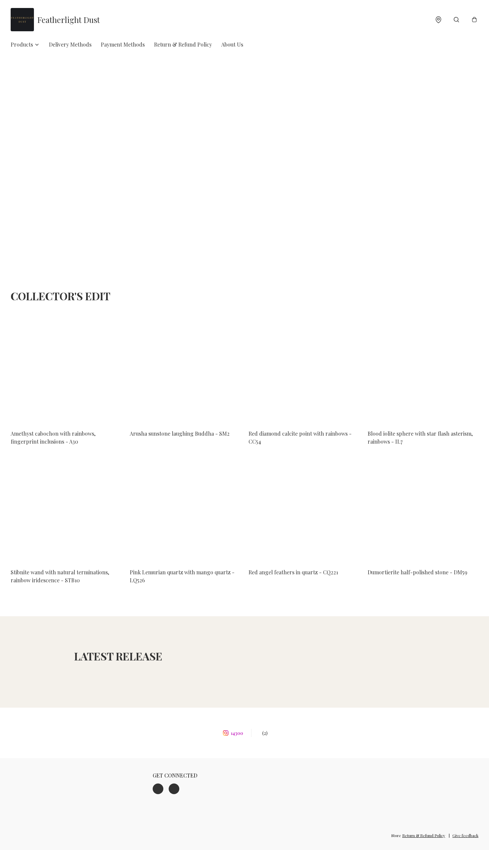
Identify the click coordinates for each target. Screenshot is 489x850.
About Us (232, 44)
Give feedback (465, 835)
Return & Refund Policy (183, 44)
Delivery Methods (70, 44)
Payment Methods (123, 44)
